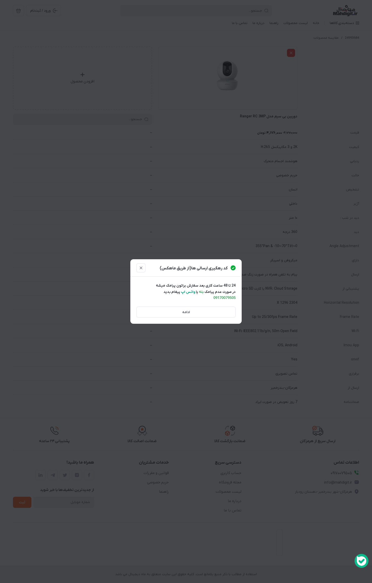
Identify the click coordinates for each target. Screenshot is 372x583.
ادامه (186, 312)
